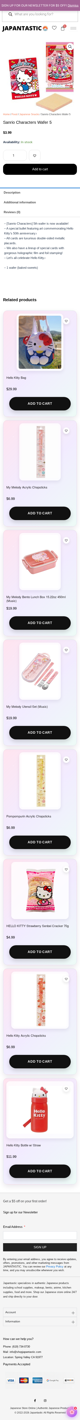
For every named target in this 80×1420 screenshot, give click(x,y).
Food (14, 114)
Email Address (13, 1226)
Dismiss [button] (73, 5)
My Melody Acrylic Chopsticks (26, 487)
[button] (70, 46)
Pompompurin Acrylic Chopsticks (28, 816)
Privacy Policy (54, 1266)
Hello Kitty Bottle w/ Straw (23, 1145)
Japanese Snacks (29, 114)
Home (6, 114)
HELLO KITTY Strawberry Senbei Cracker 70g (37, 926)
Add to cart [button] (40, 403)
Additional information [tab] (20, 202)
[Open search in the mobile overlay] (40, 14)
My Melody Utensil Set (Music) (27, 706)
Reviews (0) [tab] (12, 212)
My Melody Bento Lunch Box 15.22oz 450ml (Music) (36, 599)
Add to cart (40, 169)
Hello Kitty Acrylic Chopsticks (26, 1035)
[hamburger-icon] (73, 28)
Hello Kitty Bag (16, 377)
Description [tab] (12, 192)
